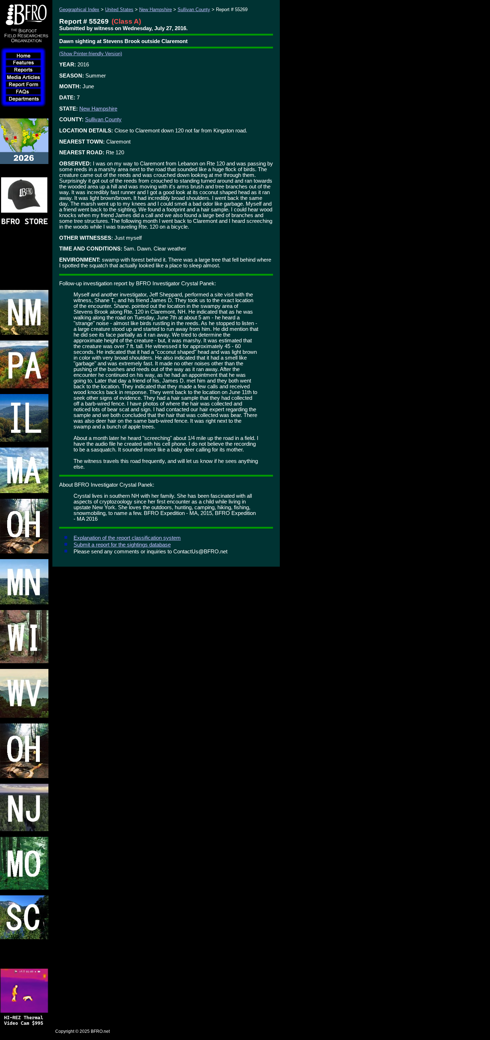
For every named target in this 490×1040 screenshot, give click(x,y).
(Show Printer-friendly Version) (90, 53)
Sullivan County (194, 9)
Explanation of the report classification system (127, 538)
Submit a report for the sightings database (122, 545)
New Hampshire (155, 9)
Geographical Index (79, 9)
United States (119, 9)
